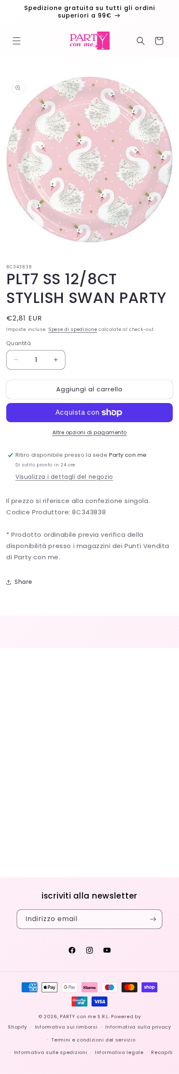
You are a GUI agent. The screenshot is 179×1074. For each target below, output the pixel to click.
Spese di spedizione (72, 329)
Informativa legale (119, 1052)
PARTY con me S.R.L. (84, 1016)
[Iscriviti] (153, 919)
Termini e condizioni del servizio (93, 1039)
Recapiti (162, 1052)
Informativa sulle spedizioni (50, 1052)
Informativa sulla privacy (138, 1027)
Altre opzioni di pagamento (89, 432)
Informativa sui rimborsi (66, 1027)
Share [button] (23, 582)
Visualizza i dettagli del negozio (64, 477)
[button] (16, 41)
